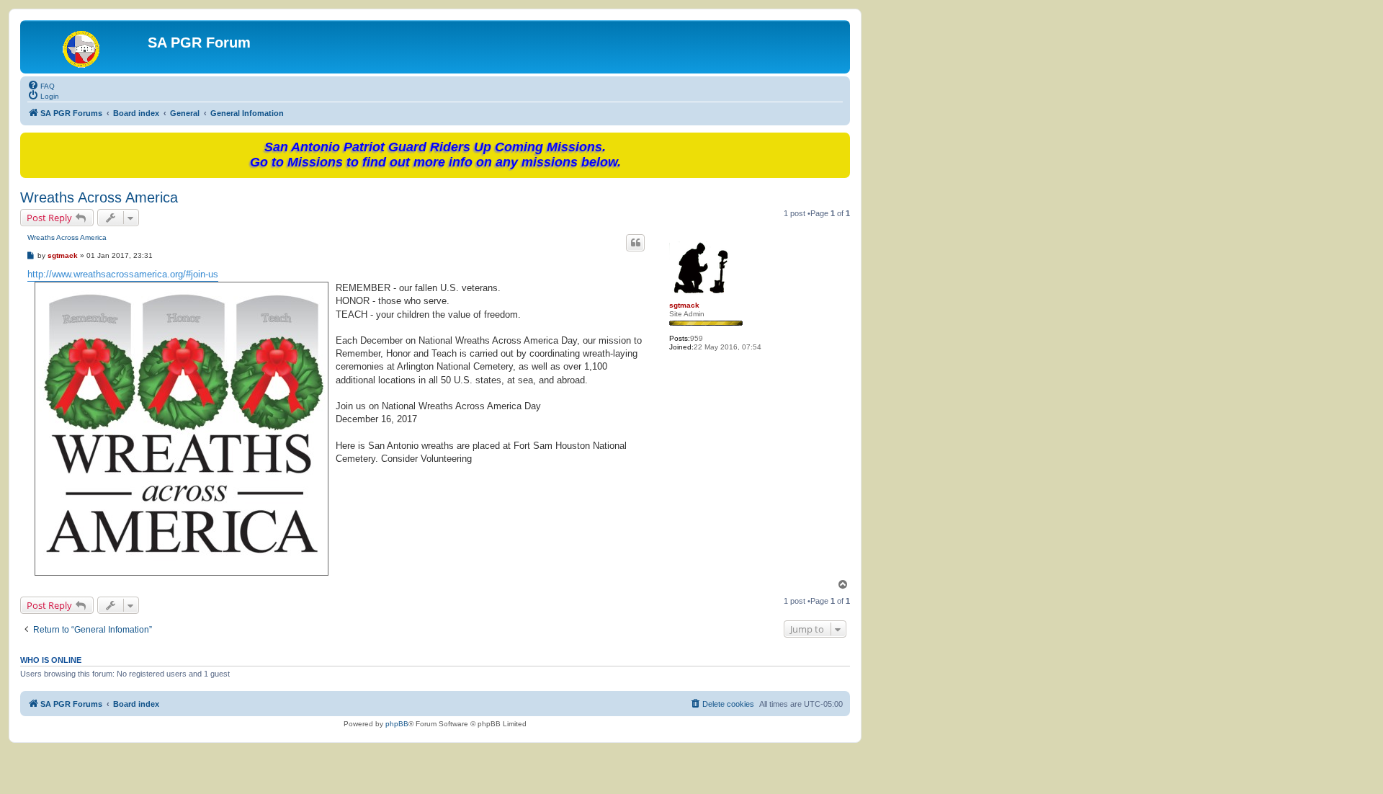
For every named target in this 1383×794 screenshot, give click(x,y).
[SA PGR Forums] (86, 47)
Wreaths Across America (99, 197)
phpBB (396, 724)
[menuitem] (41, 85)
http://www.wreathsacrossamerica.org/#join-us (122, 274)
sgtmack (684, 305)
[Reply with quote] (635, 242)
